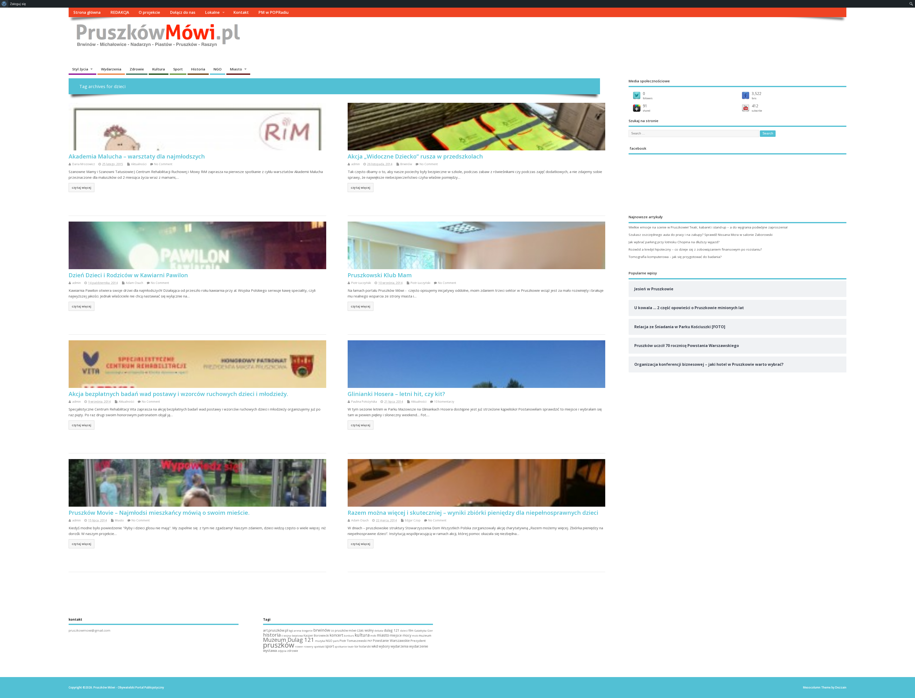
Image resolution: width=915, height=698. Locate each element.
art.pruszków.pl (275, 630)
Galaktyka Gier (423, 630)
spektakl (319, 646)
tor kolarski (363, 646)
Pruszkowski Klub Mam (380, 275)
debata (378, 630)
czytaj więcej (81, 187)
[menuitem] (4, 4)
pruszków (278, 645)
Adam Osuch (134, 283)
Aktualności (139, 164)
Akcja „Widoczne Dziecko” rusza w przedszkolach (415, 156)
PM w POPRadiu (273, 12)
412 (755, 106)
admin (355, 164)
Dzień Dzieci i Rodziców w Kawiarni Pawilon (128, 275)
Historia (198, 69)
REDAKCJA (119, 12)
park (336, 641)
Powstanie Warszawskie (391, 640)
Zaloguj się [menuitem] (18, 4)
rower (299, 646)
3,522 (756, 93)
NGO (218, 69)
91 (645, 106)
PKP (369, 641)
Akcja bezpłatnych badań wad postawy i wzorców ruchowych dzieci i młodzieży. (178, 394)
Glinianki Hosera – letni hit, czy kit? (396, 394)
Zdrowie (137, 69)
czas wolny (365, 630)
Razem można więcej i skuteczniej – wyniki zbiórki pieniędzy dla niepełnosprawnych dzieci (473, 512)
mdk (373, 635)
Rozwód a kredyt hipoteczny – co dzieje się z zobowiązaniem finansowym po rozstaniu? (695, 249)
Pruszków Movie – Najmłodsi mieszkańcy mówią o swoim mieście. (159, 512)
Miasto (236, 69)
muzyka (320, 641)
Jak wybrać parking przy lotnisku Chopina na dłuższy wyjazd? (674, 242)
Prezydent (418, 641)
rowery (308, 646)
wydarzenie (418, 646)
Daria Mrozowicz (83, 164)
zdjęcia (282, 651)
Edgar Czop (413, 520)
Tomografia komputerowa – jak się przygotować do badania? (675, 257)
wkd (374, 646)
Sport (178, 69)
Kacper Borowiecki (316, 636)
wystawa (270, 650)
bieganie (307, 630)
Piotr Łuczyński (361, 283)
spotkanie (341, 646)
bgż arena (295, 630)
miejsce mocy (400, 635)
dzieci (404, 630)
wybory (384, 646)
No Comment (163, 164)
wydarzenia (399, 646)
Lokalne (212, 12)
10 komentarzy (444, 402)
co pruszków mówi (343, 631)
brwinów (321, 630)
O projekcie (149, 12)
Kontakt (241, 12)
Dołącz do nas (182, 12)
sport (329, 646)
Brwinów (406, 164)
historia (272, 634)
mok (415, 635)
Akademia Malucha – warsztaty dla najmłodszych (137, 156)
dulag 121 (391, 630)
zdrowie (292, 651)
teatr (351, 646)
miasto (383, 635)
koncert (336, 635)
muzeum (425, 635)
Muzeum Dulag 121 (288, 640)
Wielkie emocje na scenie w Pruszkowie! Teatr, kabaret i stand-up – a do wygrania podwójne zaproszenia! (708, 227)
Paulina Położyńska (364, 402)
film (410, 631)
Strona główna (87, 12)
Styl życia (80, 69)
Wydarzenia (111, 69)
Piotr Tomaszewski (353, 641)
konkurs (349, 635)
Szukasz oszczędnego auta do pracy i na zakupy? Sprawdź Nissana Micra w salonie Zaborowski (701, 235)
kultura (362, 635)
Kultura (158, 69)
